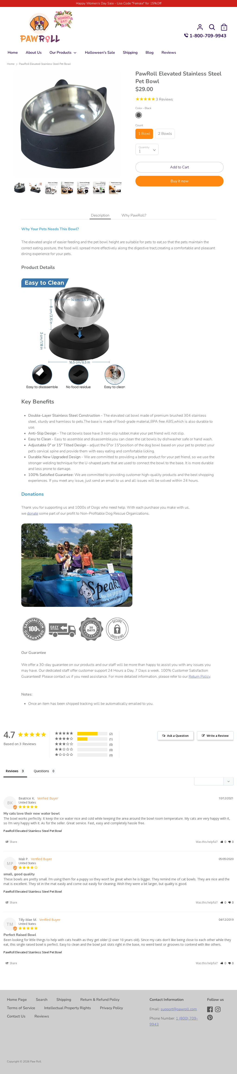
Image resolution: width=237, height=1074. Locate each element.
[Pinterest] (210, 1017)
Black (138, 115)
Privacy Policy (111, 1008)
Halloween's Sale (100, 52)
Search (41, 999)
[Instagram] (218, 1009)
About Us (34, 52)
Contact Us (16, 1016)
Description (100, 215)
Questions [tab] (41, 771)
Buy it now (179, 181)
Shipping (130, 52)
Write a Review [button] (218, 736)
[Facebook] (210, 1009)
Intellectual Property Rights (67, 1008)
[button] (223, 842)
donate (32, 513)
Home (13, 52)
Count (139, 125)
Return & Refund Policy (99, 999)
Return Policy (199, 676)
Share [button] (13, 842)
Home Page (17, 999)
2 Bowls (165, 133)
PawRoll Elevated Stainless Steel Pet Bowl (32, 831)
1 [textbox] (140, 151)
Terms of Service (21, 1008)
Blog (150, 52)
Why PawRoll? (134, 215)
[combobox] (147, 149)
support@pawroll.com (179, 1009)
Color (143, 108)
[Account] (200, 25)
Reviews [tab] (12, 771)
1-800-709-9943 (207, 36)
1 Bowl (144, 133)
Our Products (61, 52)
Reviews (169, 52)
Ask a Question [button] (178, 736)
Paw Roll (35, 1061)
